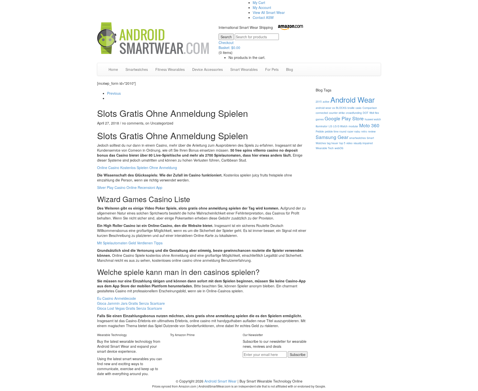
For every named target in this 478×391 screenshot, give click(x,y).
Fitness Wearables (170, 69)
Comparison (369, 108)
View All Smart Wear (269, 12)
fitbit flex (374, 113)
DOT (365, 113)
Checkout (226, 42)
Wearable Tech (325, 148)
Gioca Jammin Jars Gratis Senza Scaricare (131, 303)
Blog (289, 69)
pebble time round (335, 131)
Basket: (229, 47)
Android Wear (352, 99)
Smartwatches (136, 69)
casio (358, 108)
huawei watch (373, 119)
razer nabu (353, 131)
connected (322, 113)
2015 (319, 101)
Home (113, 69)
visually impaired (363, 143)
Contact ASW (263, 17)
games (320, 119)
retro (364, 131)
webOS (339, 148)
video (349, 143)
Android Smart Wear (220, 381)
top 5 (342, 143)
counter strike (337, 113)
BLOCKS (341, 108)
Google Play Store (344, 118)
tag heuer (332, 143)
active (326, 101)
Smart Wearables (244, 69)
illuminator (322, 126)
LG (330, 126)
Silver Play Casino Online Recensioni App (129, 187)
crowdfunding (354, 113)
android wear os (325, 108)
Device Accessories (207, 69)
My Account (262, 7)
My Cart (259, 2)
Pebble (320, 131)
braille (351, 108)
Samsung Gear (332, 136)
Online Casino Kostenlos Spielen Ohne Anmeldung (137, 167)
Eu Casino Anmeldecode (116, 298)
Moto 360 (369, 125)
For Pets (272, 69)
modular (353, 126)
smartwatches (357, 138)
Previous (114, 93)
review (372, 131)
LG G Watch (340, 126)
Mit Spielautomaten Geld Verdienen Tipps (130, 242)
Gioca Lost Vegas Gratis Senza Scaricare (129, 308)
